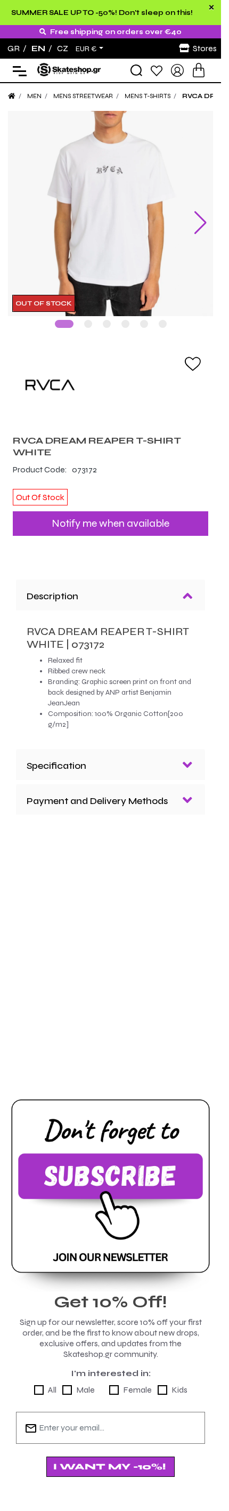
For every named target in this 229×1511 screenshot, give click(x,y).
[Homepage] (11, 96)
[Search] (136, 70)
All (52, 1390)
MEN (34, 96)
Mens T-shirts (147, 96)
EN (38, 48)
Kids (179, 1390)
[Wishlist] (156, 70)
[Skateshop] (69, 70)
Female (137, 1390)
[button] (64, 324)
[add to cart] (198, 70)
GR (13, 48)
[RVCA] (110, 385)
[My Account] (177, 70)
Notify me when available (110, 523)
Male (85, 1390)
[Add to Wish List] (192, 363)
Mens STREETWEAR (83, 96)
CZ (62, 48)
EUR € (86, 49)
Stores (205, 48)
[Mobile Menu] (17, 70)
